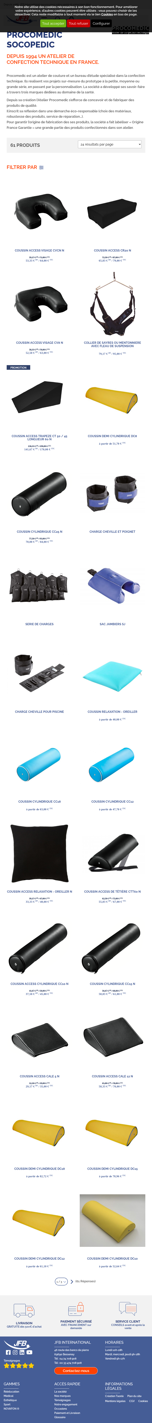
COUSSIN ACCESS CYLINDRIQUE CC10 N (39, 984)
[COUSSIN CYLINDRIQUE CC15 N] (112, 946)
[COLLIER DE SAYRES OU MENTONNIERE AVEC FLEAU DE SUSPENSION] (112, 305)
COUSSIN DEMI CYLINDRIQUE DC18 (39, 1169)
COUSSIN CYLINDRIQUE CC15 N (112, 984)
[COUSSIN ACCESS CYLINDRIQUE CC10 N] (39, 946)
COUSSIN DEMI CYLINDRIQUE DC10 (112, 1258)
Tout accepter (53, 23)
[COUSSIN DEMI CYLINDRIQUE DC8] (112, 398)
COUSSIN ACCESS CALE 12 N (112, 1076)
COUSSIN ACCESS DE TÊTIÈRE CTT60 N (112, 891)
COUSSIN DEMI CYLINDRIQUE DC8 (112, 436)
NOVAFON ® (11, 1408)
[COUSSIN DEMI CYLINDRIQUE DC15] (112, 1130)
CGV (132, 1401)
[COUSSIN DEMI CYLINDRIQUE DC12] (39, 1220)
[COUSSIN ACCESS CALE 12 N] (112, 1038)
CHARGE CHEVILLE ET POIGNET (112, 531)
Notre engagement (65, 1404)
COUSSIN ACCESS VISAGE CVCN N (39, 250)
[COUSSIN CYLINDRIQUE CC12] (112, 764)
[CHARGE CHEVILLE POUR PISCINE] (39, 673)
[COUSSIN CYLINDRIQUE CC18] (39, 764)
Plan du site (134, 1396)
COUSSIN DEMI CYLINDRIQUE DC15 (112, 1169)
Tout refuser (78, 23)
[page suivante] (71, 1281)
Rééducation (11, 1391)
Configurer (101, 23)
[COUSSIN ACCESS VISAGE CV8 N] (39, 305)
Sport (7, 1404)
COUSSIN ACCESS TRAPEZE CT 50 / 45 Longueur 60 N (39, 437)
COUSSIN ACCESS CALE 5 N (39, 1076)
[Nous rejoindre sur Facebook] (7, 1352)
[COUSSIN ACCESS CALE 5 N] (39, 1038)
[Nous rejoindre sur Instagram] (14, 1352)
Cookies (107, 14)
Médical (8, 1395)
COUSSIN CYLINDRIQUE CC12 (112, 801)
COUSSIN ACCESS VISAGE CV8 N (39, 343)
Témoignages (12, 1360)
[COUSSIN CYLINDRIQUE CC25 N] (39, 493)
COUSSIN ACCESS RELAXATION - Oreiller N (39, 891)
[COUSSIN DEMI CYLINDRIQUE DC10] (112, 1220)
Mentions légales (115, 1401)
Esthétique (10, 1400)
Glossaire (59, 1417)
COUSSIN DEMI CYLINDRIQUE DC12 (39, 1258)
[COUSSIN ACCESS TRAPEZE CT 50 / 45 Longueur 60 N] (39, 398)
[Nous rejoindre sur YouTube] (28, 1352)
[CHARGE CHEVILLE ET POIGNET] (112, 493)
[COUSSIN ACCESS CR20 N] (112, 212)
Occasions (60, 1408)
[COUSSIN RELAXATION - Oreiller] (112, 673)
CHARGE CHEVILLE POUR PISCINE (39, 712)
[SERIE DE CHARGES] (39, 586)
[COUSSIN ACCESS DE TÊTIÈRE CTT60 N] (112, 853)
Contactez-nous (76, 1371)
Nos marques (62, 1395)
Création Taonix (114, 1396)
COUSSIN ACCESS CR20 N (112, 250)
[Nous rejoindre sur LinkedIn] (20, 1352)
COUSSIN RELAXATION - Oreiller (112, 712)
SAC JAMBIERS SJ (112, 624)
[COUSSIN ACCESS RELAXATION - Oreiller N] (39, 853)
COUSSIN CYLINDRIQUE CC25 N (39, 531)
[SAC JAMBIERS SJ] (112, 586)
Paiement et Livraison (67, 1412)
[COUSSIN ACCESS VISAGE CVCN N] (39, 212)
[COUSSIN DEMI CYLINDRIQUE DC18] (39, 1130)
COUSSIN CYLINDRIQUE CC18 (39, 801)
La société (60, 1391)
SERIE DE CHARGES (39, 624)
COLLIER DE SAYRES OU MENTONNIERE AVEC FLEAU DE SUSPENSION (112, 344)
